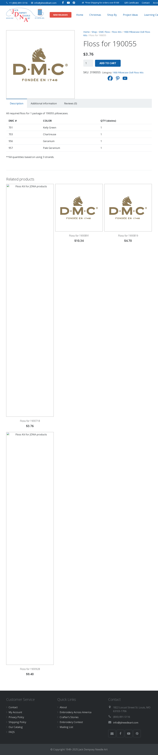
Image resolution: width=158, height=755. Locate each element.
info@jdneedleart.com (45, 2)
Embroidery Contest (71, 722)
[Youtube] (125, 78)
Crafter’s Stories (69, 717)
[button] (70, 35)
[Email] (112, 733)
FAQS (12, 732)
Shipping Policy (17, 722)
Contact (13, 707)
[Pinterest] (74, 3)
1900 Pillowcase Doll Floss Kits (127, 72)
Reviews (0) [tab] (70, 103)
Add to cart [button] (79, 427)
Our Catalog (16, 727)
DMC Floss (104, 31)
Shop (94, 31)
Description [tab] (16, 103)
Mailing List (66, 727)
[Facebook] (63, 3)
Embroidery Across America (75, 712)
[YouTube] (68, 3)
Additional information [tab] (44, 103)
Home (86, 31)
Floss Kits (117, 31)
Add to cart (108, 63)
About (63, 707)
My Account (15, 712)
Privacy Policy (16, 717)
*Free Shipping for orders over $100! (102, 2)
